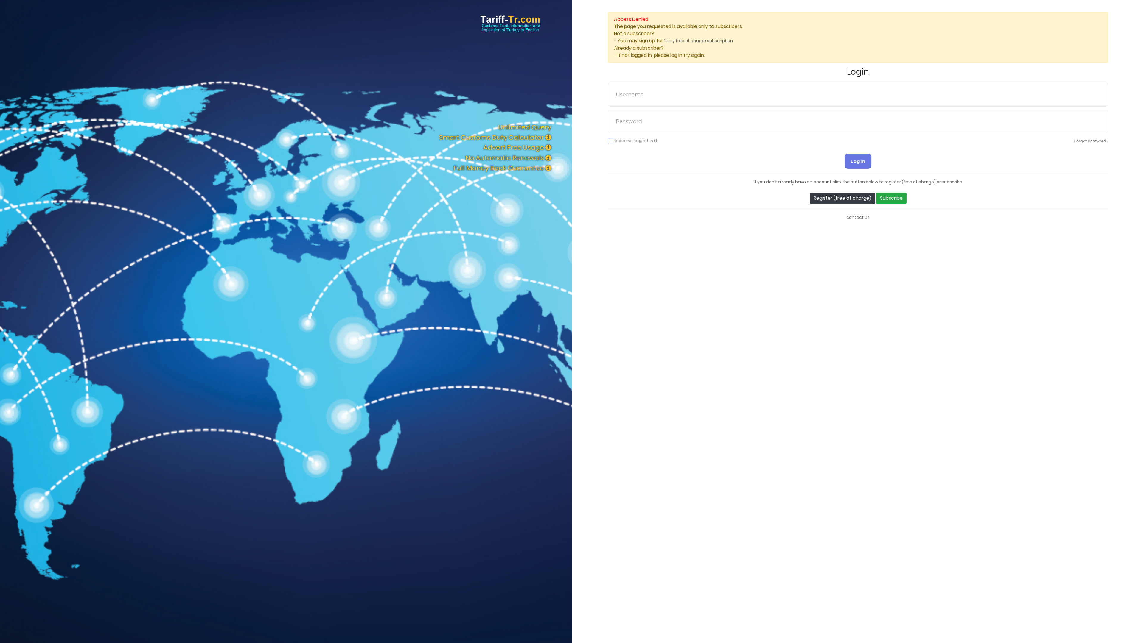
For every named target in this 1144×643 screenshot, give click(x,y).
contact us (858, 217)
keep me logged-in (634, 140)
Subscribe (891, 198)
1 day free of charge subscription (698, 41)
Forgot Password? (1091, 140)
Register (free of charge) (842, 198)
